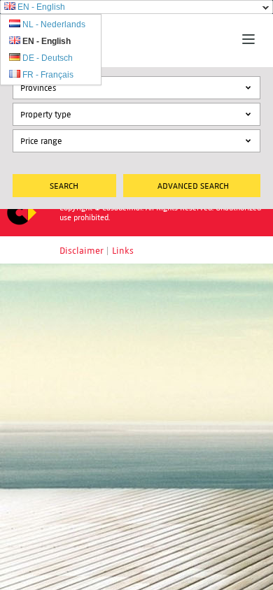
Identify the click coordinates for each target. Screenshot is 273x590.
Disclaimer (81, 251)
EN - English (41, 7)
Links (123, 251)
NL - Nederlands (53, 24)
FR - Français (48, 75)
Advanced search (193, 185)
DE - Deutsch (47, 58)
